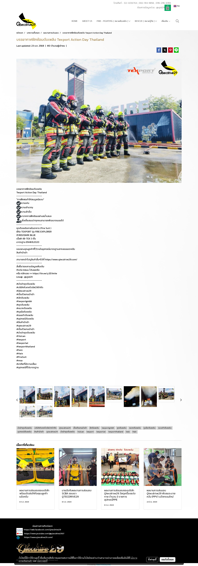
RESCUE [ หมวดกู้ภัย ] (145, 21)
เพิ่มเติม (165, 21)
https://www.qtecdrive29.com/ (38, 537)
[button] (177, 21)
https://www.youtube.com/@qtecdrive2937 (44, 533)
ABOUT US (87, 21)
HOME (75, 21)
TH (177, 6)
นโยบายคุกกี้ (42, 561)
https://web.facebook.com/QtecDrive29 (42, 529)
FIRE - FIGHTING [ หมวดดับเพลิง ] (113, 21)
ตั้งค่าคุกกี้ (152, 559)
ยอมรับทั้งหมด (167, 559)
